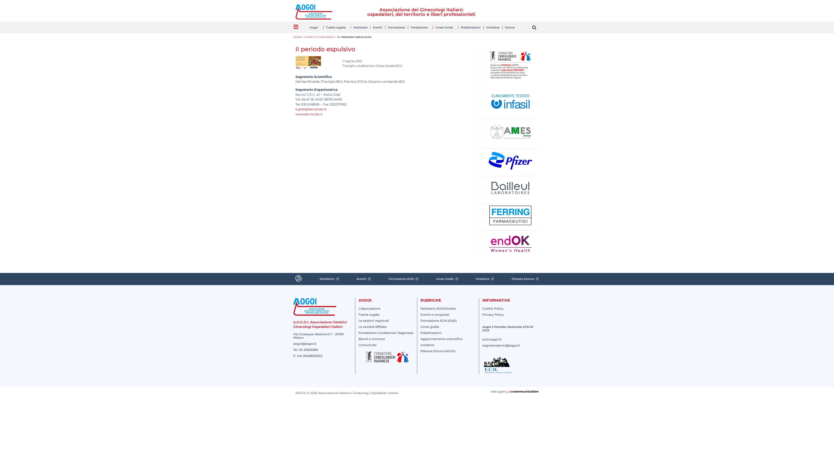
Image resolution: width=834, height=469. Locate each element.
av (511, 391)
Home (297, 37)
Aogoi (314, 27)
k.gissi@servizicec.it (311, 109)
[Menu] (296, 27)
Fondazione (419, 27)
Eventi (377, 27)
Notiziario (360, 27)
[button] (534, 27)
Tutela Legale (336, 27)
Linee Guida (444, 27)
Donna (510, 27)
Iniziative (492, 27)
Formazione (396, 27)
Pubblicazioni (471, 27)
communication (526, 391)
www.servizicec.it (309, 114)
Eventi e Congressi (320, 37)
